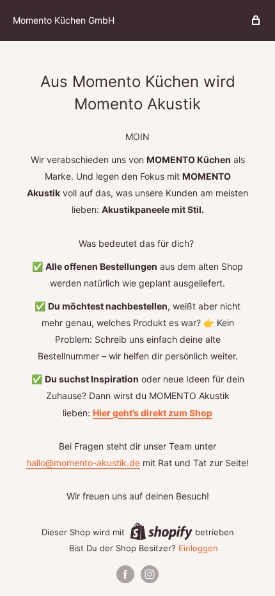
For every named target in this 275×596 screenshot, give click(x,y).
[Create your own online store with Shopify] (161, 531)
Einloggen (198, 548)
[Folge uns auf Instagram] (150, 574)
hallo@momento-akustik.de (83, 462)
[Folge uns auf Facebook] (125, 574)
